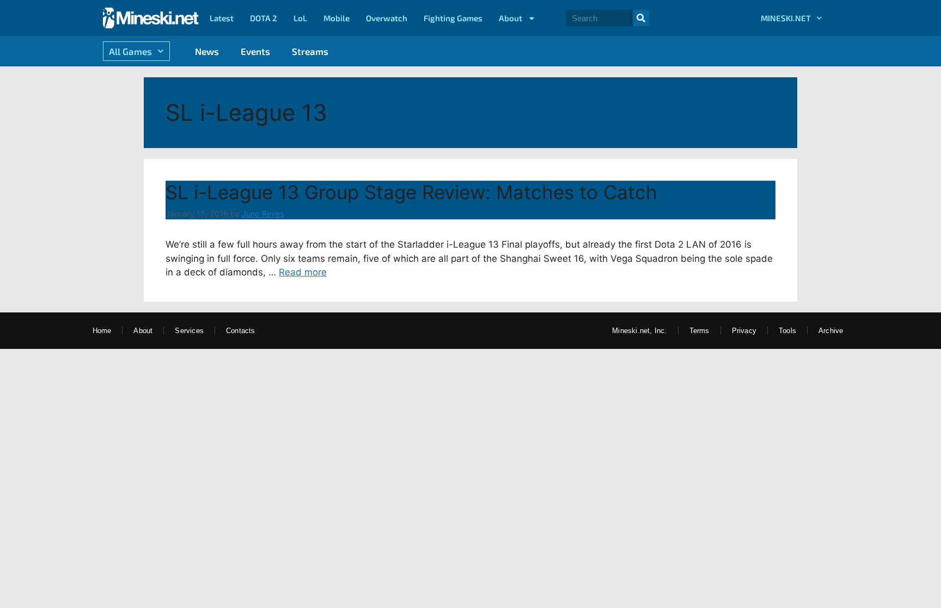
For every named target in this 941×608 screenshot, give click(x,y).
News (207, 51)
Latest (222, 18)
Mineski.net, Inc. (639, 331)
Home (102, 331)
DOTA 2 (263, 18)
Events (255, 51)
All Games (130, 51)
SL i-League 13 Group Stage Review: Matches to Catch (411, 192)
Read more (303, 272)
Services (189, 331)
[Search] (641, 18)
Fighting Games (453, 18)
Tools (787, 331)
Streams (310, 51)
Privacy (744, 331)
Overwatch (386, 18)
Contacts (240, 331)
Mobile (336, 18)
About (510, 18)
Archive (830, 331)
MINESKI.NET (786, 18)
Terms (699, 331)
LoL (300, 18)
